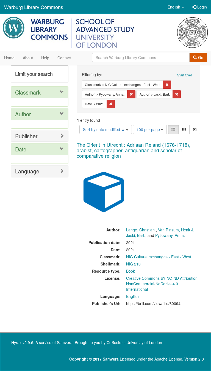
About (28, 57)
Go (200, 57)
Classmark (28, 92)
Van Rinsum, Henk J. (176, 229)
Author (23, 114)
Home (9, 57)
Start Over (184, 75)
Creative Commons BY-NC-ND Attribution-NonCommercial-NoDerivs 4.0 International (162, 283)
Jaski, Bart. (135, 235)
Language (27, 171)
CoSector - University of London (134, 342)
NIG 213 (133, 264)
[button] (175, 7)
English (132, 296)
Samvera (65, 342)
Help (45, 57)
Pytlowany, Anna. (170, 235)
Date (20, 149)
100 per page (149, 129)
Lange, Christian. (141, 229)
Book (130, 271)
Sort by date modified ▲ (104, 129)
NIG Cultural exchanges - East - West (158, 256)
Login (201, 7)
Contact (64, 57)
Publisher (26, 136)
